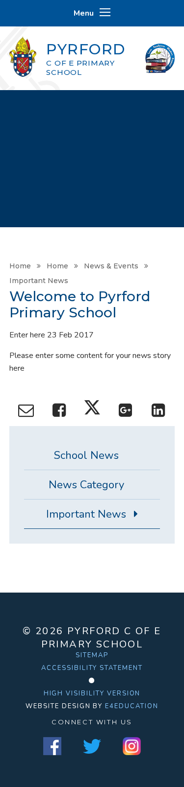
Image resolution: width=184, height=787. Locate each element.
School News (86, 455)
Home (20, 266)
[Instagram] (132, 746)
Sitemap (92, 655)
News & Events (111, 266)
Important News (38, 280)
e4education (131, 706)
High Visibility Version (92, 693)
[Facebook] (52, 746)
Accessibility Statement (92, 668)
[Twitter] (92, 746)
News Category (86, 484)
